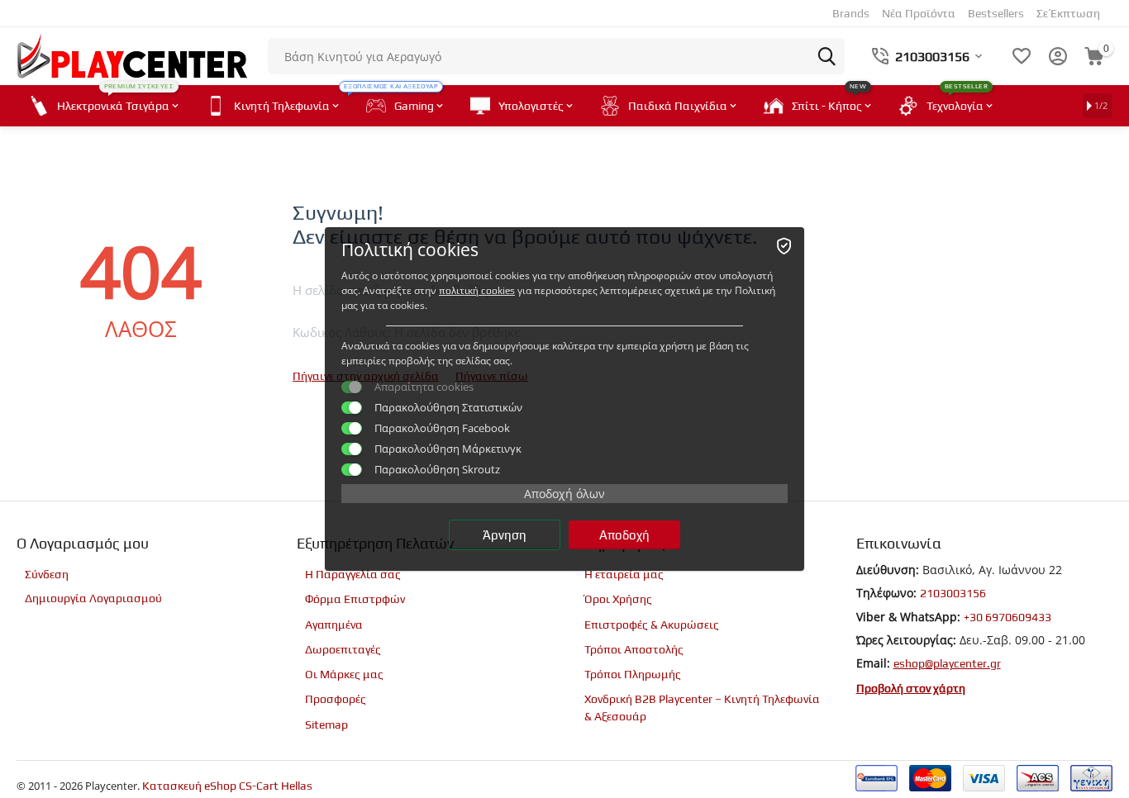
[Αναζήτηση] (826, 56)
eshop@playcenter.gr (947, 663)
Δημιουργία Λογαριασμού (93, 598)
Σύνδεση (47, 574)
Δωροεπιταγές (343, 649)
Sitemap (326, 724)
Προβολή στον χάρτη (910, 688)
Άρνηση (504, 535)
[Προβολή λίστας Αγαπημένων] (1021, 56)
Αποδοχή (624, 535)
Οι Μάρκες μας (344, 674)
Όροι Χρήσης (618, 599)
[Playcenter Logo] (132, 54)
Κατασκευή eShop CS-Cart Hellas (227, 785)
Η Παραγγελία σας (353, 574)
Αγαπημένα (334, 624)
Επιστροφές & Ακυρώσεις (651, 624)
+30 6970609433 (1007, 617)
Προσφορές (335, 698)
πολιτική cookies (477, 291)
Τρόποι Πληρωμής (632, 674)
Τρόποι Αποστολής (634, 649)
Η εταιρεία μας (624, 574)
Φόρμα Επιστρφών (355, 599)
